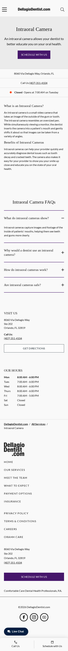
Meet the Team (15, 477)
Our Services (14, 469)
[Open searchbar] (62, 9)
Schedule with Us (34, 54)
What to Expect (16, 485)
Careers (10, 529)
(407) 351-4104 (38, 82)
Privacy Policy (16, 513)
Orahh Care (13, 536)
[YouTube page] (44, 617)
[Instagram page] (34, 617)
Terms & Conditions (20, 521)
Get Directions (34, 348)
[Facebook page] (24, 617)
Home (8, 461)
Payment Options (18, 493)
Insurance (12, 501)
